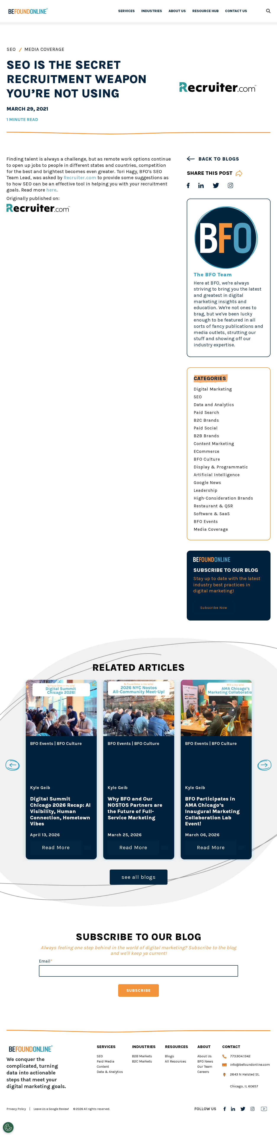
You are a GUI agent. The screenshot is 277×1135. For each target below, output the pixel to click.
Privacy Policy (16, 1109)
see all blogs (138, 877)
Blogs (169, 1056)
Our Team (204, 1066)
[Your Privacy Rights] (8, 1127)
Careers (203, 1072)
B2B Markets (142, 1056)
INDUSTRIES (151, 11)
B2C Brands (206, 420)
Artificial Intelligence (217, 474)
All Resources (175, 1061)
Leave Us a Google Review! (51, 1109)
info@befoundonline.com (249, 1065)
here (51, 190)
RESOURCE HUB (205, 11)
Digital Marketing (213, 389)
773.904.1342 (239, 1056)
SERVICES (126, 11)
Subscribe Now (213, 608)
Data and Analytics (214, 404)
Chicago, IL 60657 (243, 1086)
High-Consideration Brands (223, 498)
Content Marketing (214, 443)
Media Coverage (44, 49)
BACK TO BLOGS (218, 159)
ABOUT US (177, 11)
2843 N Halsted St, (244, 1074)
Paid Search (206, 412)
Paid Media (105, 1061)
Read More (56, 847)
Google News (207, 482)
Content (103, 1066)
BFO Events (206, 521)
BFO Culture (207, 459)
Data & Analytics (110, 1072)
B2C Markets (142, 1061)
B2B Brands (206, 435)
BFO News (205, 1061)
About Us (204, 1056)
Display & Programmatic (221, 467)
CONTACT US (236, 11)
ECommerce (206, 451)
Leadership (205, 490)
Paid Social (206, 428)
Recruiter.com (80, 177)
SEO (11, 49)
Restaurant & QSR (213, 505)
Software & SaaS (212, 513)
